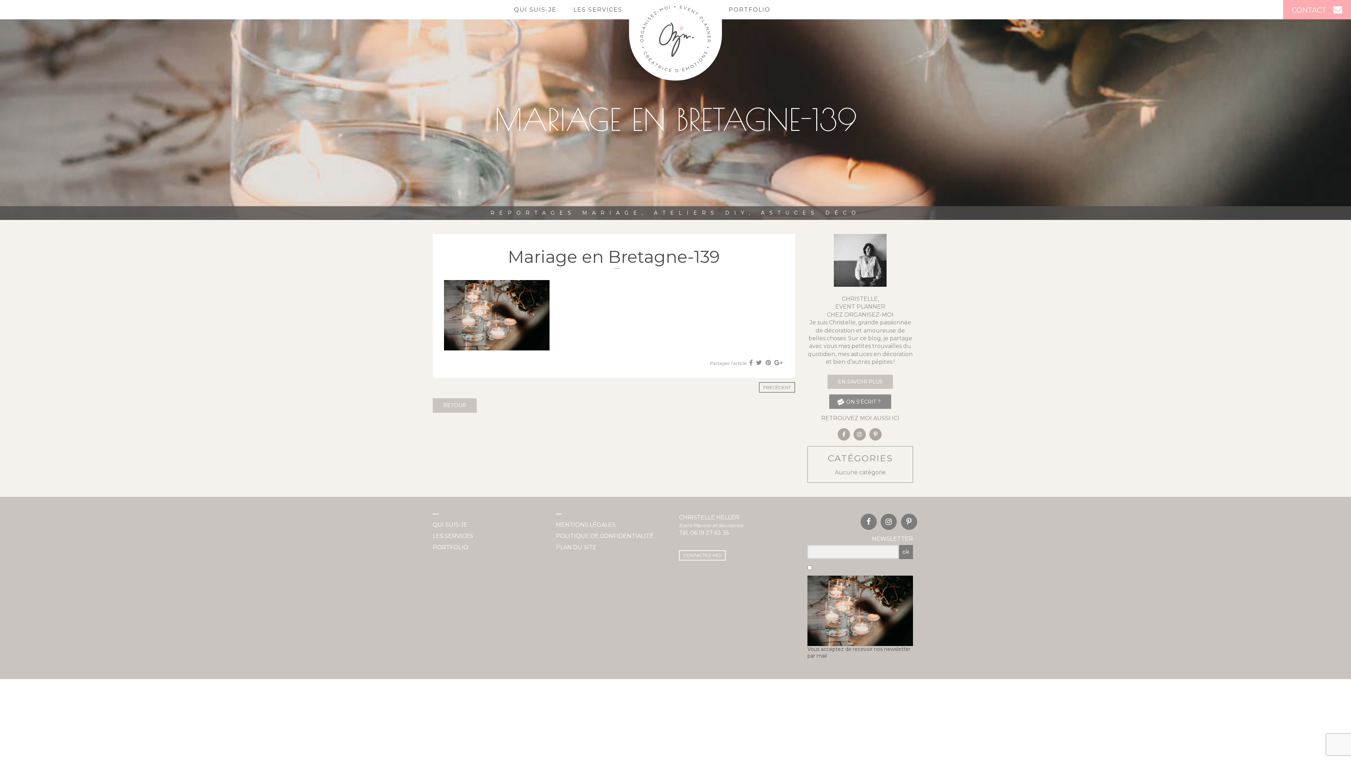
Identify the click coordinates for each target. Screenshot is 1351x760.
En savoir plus (860, 382)
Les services (597, 9)
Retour (454, 405)
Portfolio (749, 9)
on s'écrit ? (863, 402)
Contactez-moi (702, 555)
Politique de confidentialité (605, 536)
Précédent (777, 387)
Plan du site (576, 547)
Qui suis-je (535, 9)
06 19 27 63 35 (709, 533)
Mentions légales (586, 524)
